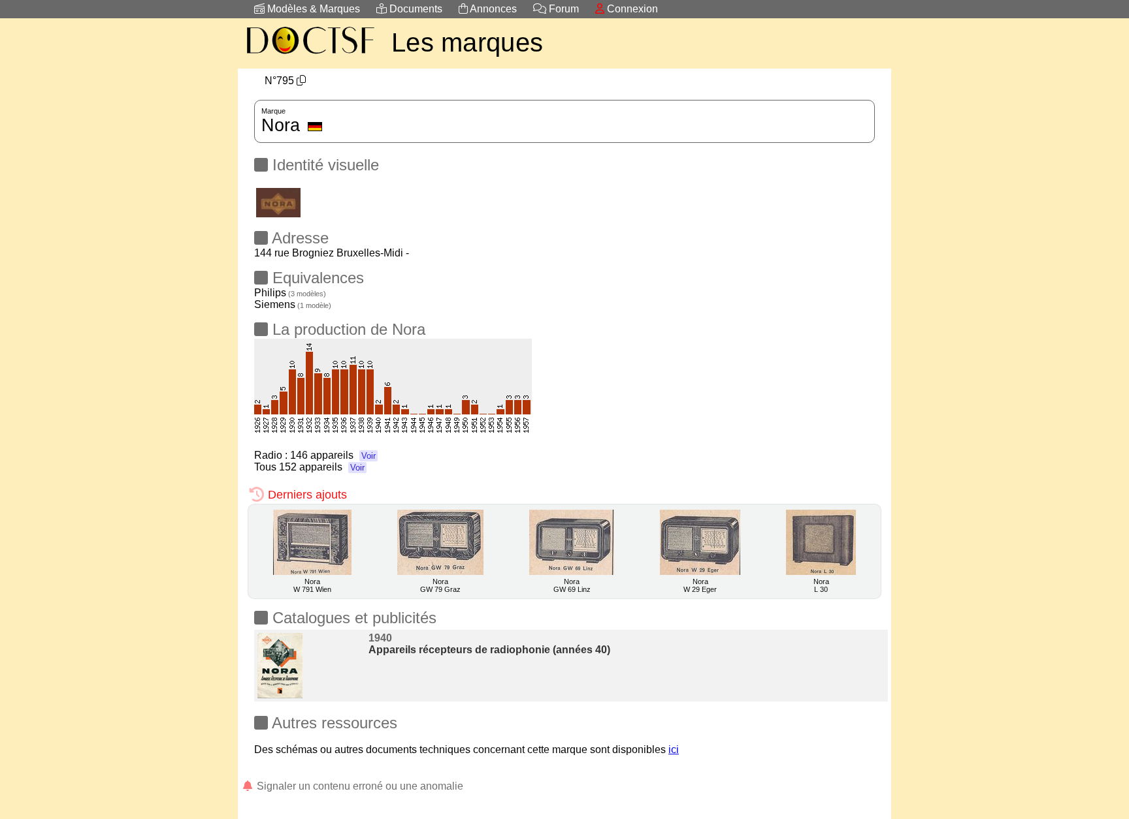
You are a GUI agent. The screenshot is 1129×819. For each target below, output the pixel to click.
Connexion (631, 8)
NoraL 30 (821, 585)
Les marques (467, 42)
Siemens (292, 304)
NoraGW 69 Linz (572, 585)
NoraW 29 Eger (700, 585)
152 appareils (322, 466)
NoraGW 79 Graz (440, 585)
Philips (290, 292)
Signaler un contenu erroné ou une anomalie (358, 786)
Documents (414, 8)
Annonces (492, 8)
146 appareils (333, 455)
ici (673, 749)
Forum (562, 8)
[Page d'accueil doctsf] (309, 55)
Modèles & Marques (312, 8)
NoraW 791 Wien (312, 585)
